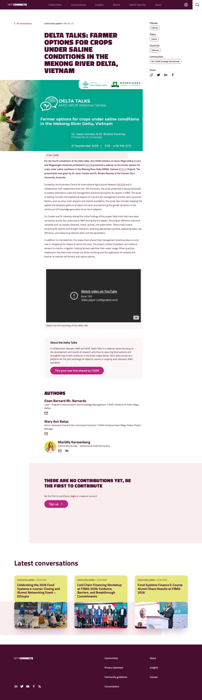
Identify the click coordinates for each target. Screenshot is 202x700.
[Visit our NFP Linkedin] (16, 686)
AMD (137, 161)
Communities (55, 4)
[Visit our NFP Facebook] (33, 686)
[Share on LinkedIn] (165, 75)
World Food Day (138, 4)
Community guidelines (116, 677)
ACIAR (121, 184)
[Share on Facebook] (172, 75)
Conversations (78, 4)
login (73, 496)
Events (116, 4)
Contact (154, 677)
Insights (99, 4)
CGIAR (56, 154)
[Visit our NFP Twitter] (22, 686)
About (158, 4)
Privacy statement (114, 667)
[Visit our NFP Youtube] (28, 686)
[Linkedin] (68, 451)
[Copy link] (151, 75)
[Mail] (47, 413)
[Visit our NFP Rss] (39, 686)
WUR (88, 165)
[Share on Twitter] (158, 75)
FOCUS (123, 169)
